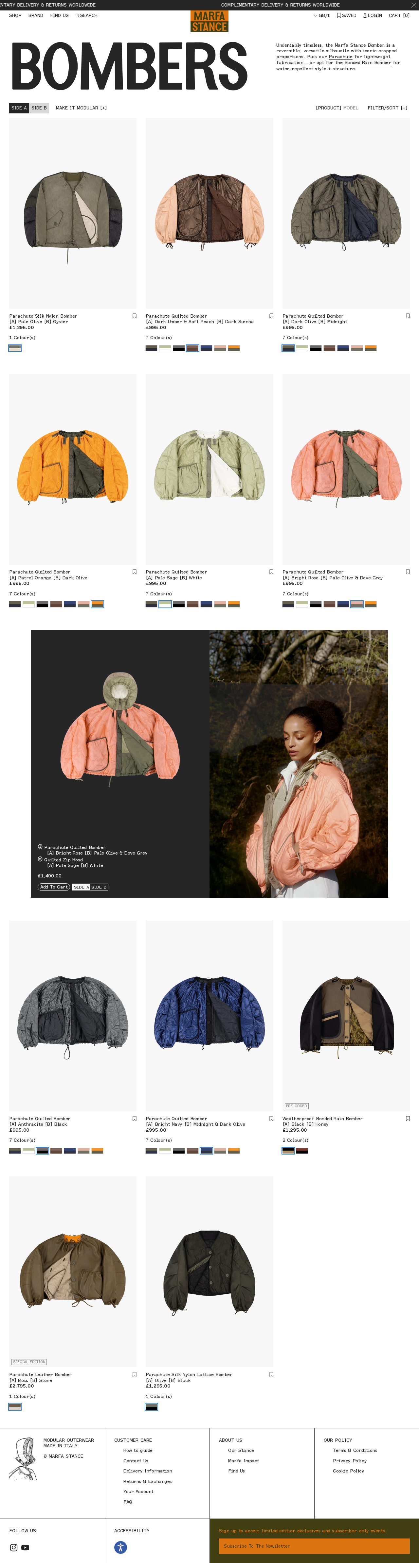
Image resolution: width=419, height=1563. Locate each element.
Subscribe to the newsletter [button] (257, 1546)
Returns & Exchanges (147, 1481)
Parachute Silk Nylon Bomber (43, 316)
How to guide (138, 1450)
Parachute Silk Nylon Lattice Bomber (189, 1374)
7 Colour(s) (159, 338)
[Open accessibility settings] (120, 1547)
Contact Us (135, 1461)
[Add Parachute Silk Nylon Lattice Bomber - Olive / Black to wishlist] (271, 1374)
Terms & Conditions (355, 1450)
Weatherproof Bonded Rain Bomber (322, 1119)
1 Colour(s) (22, 338)
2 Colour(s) (295, 1140)
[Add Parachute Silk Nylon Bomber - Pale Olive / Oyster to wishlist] (135, 316)
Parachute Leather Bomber (40, 1374)
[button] (414, 5)
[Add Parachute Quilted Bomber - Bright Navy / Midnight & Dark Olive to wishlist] (271, 1119)
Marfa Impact (243, 1461)
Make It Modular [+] (81, 107)
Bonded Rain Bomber (367, 62)
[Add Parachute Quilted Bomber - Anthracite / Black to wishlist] (135, 1119)
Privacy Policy (350, 1461)
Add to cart (53, 887)
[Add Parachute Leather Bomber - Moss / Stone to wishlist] (135, 1374)
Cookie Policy (348, 1471)
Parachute (341, 56)
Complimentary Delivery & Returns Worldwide (240, 5)
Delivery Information (147, 1471)
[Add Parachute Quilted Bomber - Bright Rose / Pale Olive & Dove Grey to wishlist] (408, 572)
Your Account (138, 1491)
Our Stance (241, 1450)
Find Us (236, 1471)
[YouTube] (25, 1547)
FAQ (127, 1502)
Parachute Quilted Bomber (176, 316)
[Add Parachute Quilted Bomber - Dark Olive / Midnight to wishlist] (408, 316)
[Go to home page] (209, 21)
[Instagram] (13, 1547)
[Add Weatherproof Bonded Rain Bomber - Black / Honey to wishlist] (408, 1119)
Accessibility (132, 1530)
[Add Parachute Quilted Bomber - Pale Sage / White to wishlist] (271, 572)
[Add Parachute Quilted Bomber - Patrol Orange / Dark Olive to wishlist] (135, 572)
